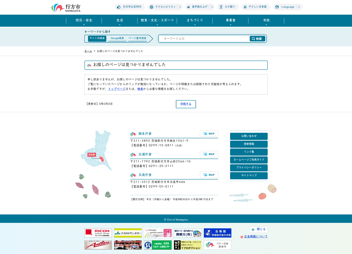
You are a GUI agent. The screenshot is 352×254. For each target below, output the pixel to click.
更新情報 (249, 144)
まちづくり (195, 20)
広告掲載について (256, 236)
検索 (140, 89)
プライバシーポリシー (249, 167)
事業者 (231, 20)
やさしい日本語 (258, 6)
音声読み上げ (199, 6)
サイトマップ (249, 175)
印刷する (185, 104)
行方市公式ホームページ (65, 8)
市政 (266, 20)
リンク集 (249, 152)
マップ (209, 133)
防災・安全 (84, 20)
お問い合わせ (249, 136)
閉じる (261, 229)
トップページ (117, 89)
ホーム (88, 51)
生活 (119, 20)
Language (287, 7)
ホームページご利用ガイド (249, 160)
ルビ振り (230, 6)
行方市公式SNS (132, 6)
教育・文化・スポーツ (157, 20)
